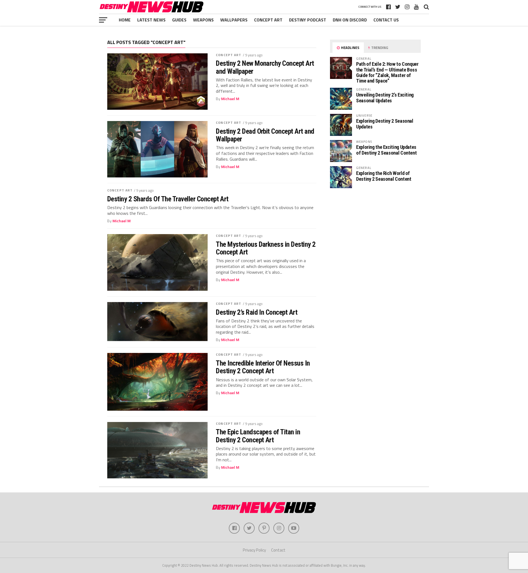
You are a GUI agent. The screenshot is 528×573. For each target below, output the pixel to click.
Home (125, 20)
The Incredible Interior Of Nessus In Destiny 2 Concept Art (263, 367)
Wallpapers (234, 20)
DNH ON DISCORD (350, 20)
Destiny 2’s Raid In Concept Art (256, 312)
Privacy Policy (254, 550)
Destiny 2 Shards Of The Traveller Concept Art (168, 199)
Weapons (203, 20)
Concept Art (268, 20)
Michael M (230, 99)
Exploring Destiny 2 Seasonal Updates (384, 123)
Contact (278, 550)
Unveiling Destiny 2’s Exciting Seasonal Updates (385, 97)
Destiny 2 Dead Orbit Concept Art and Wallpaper (265, 135)
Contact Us (386, 20)
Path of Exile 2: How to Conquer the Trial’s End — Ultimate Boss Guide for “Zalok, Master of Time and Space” (387, 72)
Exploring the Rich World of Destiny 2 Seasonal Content (383, 176)
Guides (179, 20)
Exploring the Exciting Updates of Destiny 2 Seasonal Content (386, 149)
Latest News (151, 20)
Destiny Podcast (307, 20)
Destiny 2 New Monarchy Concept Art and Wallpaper (265, 67)
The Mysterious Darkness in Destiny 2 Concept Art (266, 248)
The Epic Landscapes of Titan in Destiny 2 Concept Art (258, 435)
